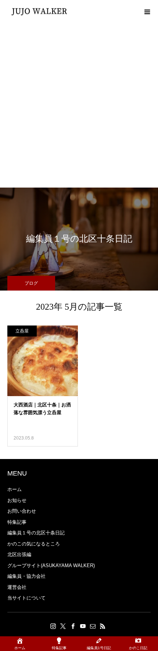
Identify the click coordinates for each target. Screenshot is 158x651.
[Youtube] (82, 626)
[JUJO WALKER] (39, 11)
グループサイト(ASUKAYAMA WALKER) (51, 565)
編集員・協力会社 (26, 576)
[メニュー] (147, 11)
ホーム (14, 489)
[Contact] (92, 626)
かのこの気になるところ (33, 544)
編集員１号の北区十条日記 (36, 533)
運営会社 (16, 587)
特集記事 (16, 522)
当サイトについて (26, 598)
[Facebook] (72, 626)
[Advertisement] (79, 105)
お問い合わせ (21, 511)
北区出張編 (19, 554)
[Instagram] (53, 626)
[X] (63, 626)
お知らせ (16, 500)
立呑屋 (22, 331)
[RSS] (102, 626)
